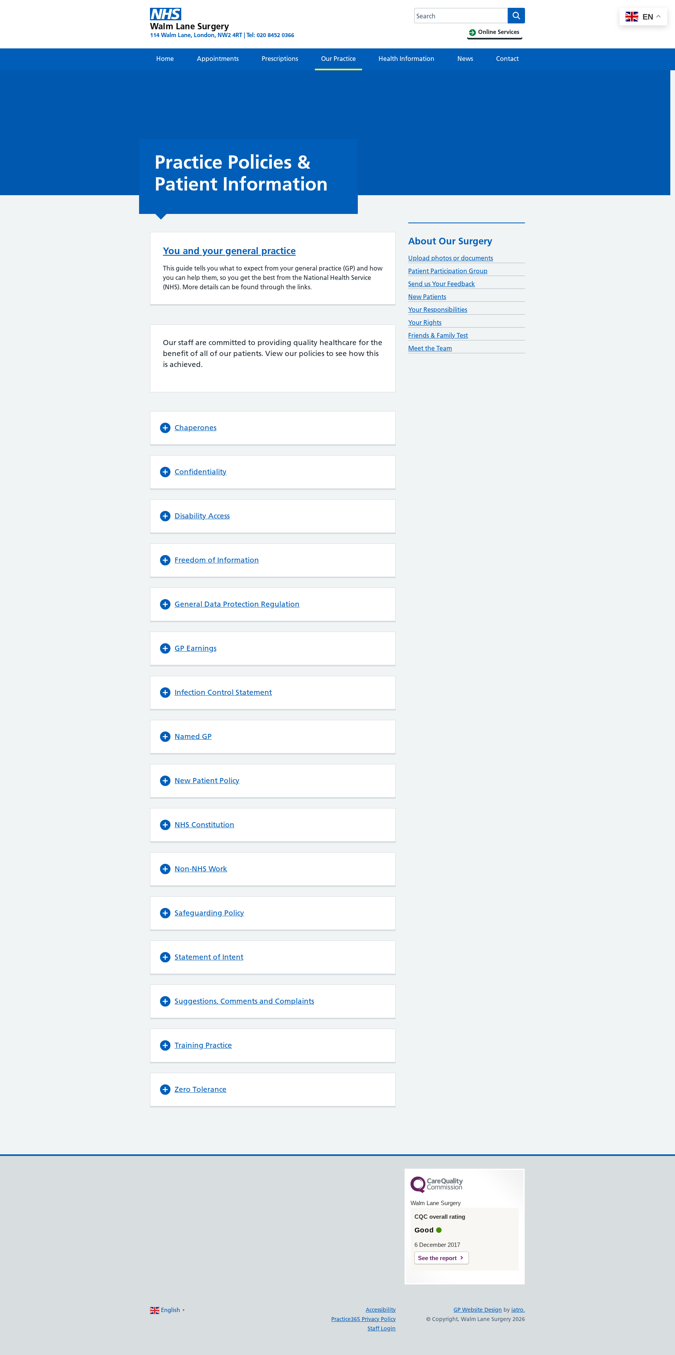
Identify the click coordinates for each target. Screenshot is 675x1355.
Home (165, 58)
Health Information (406, 58)
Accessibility (381, 1309)
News (465, 58)
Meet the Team (430, 348)
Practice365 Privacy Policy (363, 1319)
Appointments (218, 58)
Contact (507, 58)
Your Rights (424, 322)
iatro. (518, 1309)
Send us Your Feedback (441, 284)
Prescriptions (280, 58)
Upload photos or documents (450, 258)
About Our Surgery (450, 241)
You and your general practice (229, 250)
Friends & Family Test (438, 335)
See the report (437, 1258)
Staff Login (382, 1328)
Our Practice (338, 58)
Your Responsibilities (437, 309)
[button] (272, 427)
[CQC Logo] (437, 1191)
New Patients (427, 297)
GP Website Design (478, 1309)
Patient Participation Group (448, 271)
